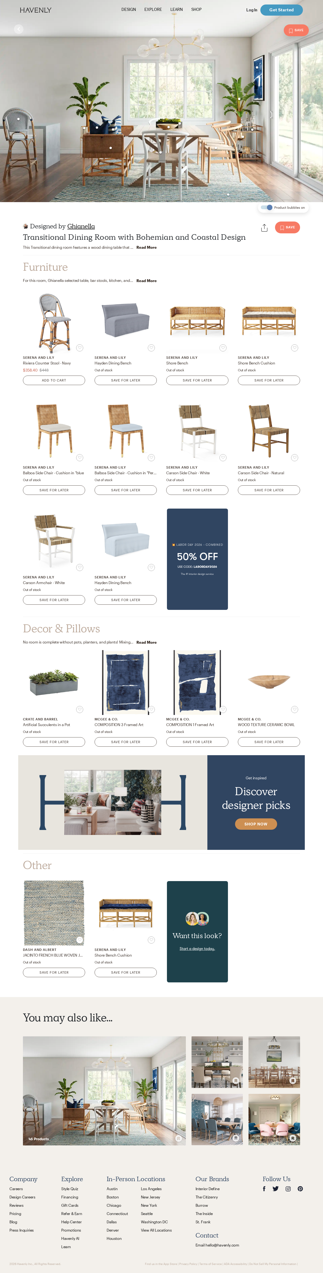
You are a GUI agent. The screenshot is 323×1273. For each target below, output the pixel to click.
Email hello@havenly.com (217, 1245)
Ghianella (81, 226)
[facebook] (264, 1188)
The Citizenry (207, 1197)
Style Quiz (69, 1188)
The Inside (204, 1213)
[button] (197, 559)
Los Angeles (151, 1188)
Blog (13, 1222)
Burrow (202, 1205)
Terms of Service (210, 1263)
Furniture (45, 267)
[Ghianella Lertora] (25, 226)
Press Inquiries (21, 1230)
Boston (113, 1197)
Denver (113, 1230)
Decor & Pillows (61, 628)
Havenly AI (70, 1238)
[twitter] (275, 1188)
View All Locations (156, 1230)
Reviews (16, 1205)
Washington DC (154, 1222)
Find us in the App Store (161, 1263)
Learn (66, 1246)
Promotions (71, 1230)
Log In (251, 10)
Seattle (147, 1213)
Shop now (256, 824)
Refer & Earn (71, 1213)
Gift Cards (70, 1205)
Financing (69, 1197)
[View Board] (104, 1090)
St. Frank (203, 1222)
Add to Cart (54, 380)
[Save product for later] (79, 347)
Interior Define (208, 1188)
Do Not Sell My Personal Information (272, 1263)
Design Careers (22, 1197)
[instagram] (288, 1188)
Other (37, 865)
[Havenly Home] (50, 10)
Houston (114, 1238)
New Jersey (150, 1197)
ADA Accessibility (235, 1263)
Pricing (15, 1213)
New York (149, 1205)
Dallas (112, 1222)
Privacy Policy (188, 1263)
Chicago (114, 1205)
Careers (16, 1188)
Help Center (71, 1222)
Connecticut (117, 1213)
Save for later (125, 380)
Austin (112, 1188)
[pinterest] (300, 1188)
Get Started (281, 9)
